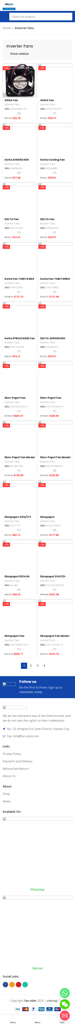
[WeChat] (65, 1004)
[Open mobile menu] (4, 16)
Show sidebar (19, 53)
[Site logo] (9, 5)
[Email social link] (12, 984)
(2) (19, 113)
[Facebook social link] (5, 984)
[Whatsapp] (65, 993)
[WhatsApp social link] (25, 984)
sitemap (52, 1001)
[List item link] (37, 754)
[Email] (65, 1015)
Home (7, 28)
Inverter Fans (12, 104)
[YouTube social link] (18, 984)
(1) (54, 113)
